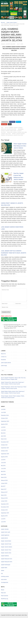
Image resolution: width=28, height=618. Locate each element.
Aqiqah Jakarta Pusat (6, 544)
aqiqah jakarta (4, 538)
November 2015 (5, 507)
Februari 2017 (4, 492)
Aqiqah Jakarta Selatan (12, 22)
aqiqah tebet (4, 567)
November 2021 (5, 442)
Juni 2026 (3, 412)
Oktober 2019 (4, 450)
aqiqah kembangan (5, 564)
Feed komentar (4, 595)
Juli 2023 (3, 427)
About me (3, 353)
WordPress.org (4, 598)
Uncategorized (4, 582)
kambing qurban (5, 576)
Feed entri (3, 592)
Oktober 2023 (4, 418)
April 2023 (3, 436)
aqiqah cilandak (5, 529)
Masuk (2, 589)
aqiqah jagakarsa (5, 535)
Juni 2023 (3, 430)
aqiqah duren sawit (5, 532)
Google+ (5, 124)
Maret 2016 (3, 495)
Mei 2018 (3, 471)
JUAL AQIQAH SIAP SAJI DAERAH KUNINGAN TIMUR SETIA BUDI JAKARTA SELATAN (13, 253)
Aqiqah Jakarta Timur (6, 549)
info (2, 573)
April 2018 (3, 474)
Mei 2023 (3, 433)
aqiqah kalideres (5, 555)
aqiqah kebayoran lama (6, 561)
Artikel (2, 570)
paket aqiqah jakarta (6, 362)
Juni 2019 (3, 462)
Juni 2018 (3, 468)
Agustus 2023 (4, 424)
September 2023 (5, 421)
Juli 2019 (3, 459)
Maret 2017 (3, 489)
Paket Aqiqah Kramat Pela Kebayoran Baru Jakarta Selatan (20, 146)
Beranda (3, 22)
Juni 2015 (3, 521)
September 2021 (5, 447)
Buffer (9, 124)
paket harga (4, 365)
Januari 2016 (4, 501)
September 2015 (5, 512)
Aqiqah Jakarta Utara (6, 552)
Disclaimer (3, 359)
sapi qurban (4, 579)
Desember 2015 (5, 504)
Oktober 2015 (4, 510)
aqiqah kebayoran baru (6, 558)
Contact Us (3, 356)
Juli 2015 (3, 518)
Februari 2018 (4, 480)
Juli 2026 (3, 409)
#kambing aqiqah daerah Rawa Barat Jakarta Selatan (12, 131)
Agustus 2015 (4, 515)
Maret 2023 (4, 439)
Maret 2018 (3, 477)
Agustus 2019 (4, 456)
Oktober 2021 (4, 444)
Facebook (12, 121)
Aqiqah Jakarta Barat (6, 541)
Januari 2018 (4, 483)
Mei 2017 (3, 486)
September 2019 (5, 453)
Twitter (18, 121)
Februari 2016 (4, 498)
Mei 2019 (3, 465)
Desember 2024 (5, 415)
